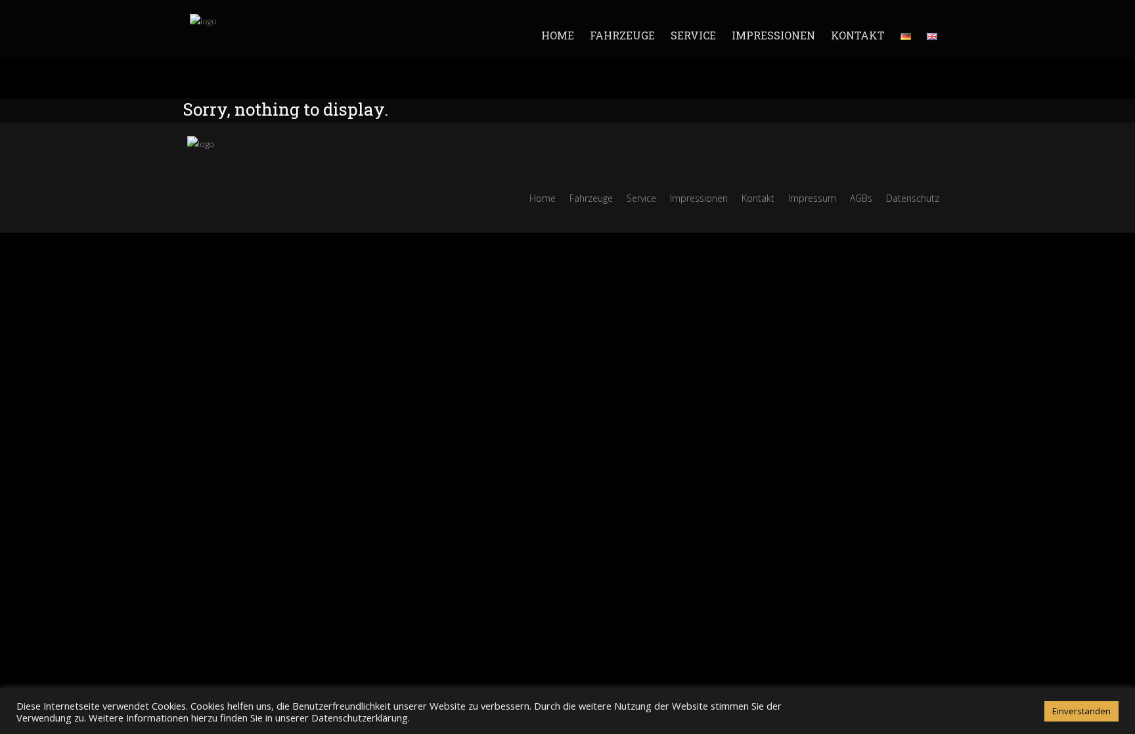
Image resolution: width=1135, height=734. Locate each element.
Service (693, 35)
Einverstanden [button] (1081, 711)
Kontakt (858, 35)
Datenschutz (912, 198)
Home (557, 35)
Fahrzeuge (622, 35)
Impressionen (773, 35)
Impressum (812, 198)
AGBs (861, 198)
